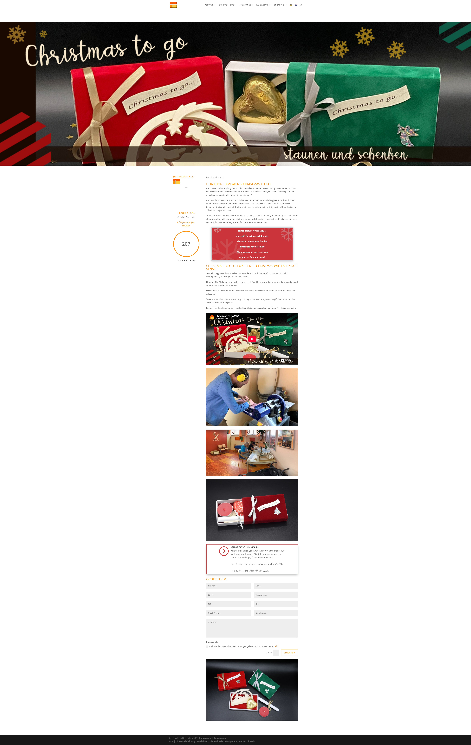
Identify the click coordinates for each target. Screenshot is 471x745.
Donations (279, 5)
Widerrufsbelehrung (185, 741)
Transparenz (231, 741)
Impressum (206, 738)
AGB (171, 741)
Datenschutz (220, 738)
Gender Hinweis (247, 741)
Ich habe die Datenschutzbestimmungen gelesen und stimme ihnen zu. (242, 646)
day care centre (226, 5)
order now (289, 652)
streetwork (245, 5)
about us (209, 5)
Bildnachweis (216, 741)
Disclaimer (202, 741)
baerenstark (262, 5)
